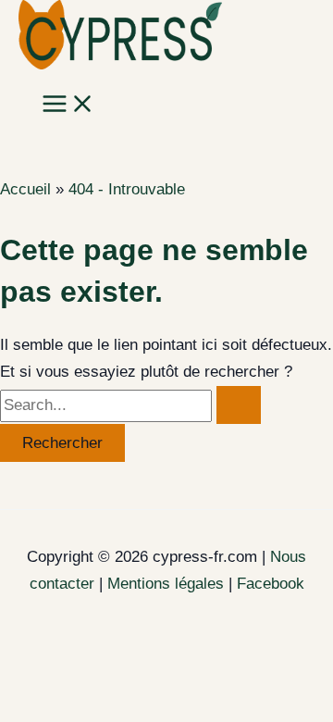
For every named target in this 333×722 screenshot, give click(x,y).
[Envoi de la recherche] (238, 405)
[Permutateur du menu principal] (68, 105)
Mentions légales (165, 583)
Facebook (270, 583)
